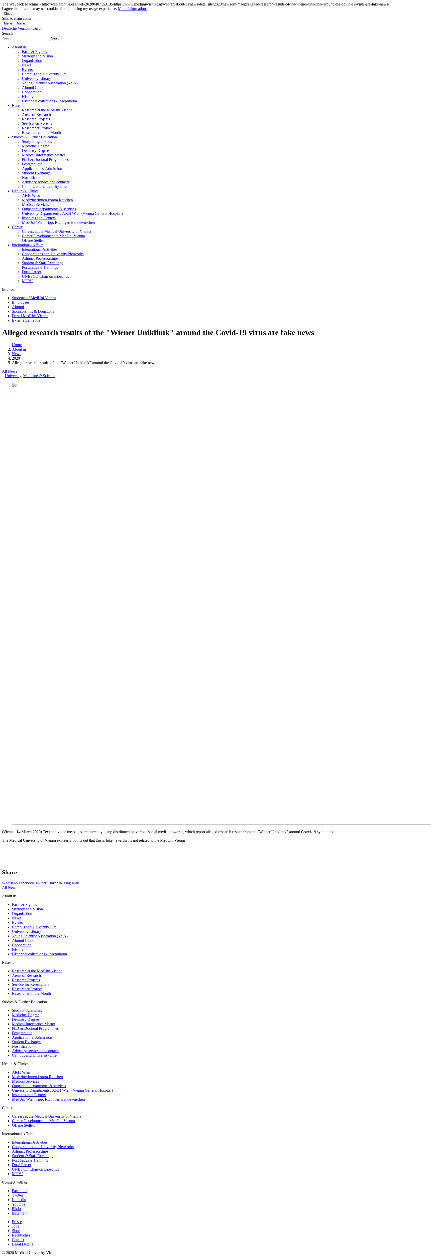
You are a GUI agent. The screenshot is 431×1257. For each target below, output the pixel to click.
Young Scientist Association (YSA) (50, 83)
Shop (16, 1231)
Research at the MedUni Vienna (47, 110)
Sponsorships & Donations (33, 311)
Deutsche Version (16, 28)
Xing (67, 883)
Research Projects (36, 119)
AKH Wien (31, 195)
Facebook (26, 883)
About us (19, 47)
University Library (36, 78)
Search (7, 33)
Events (27, 69)
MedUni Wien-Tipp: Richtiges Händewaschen (58, 222)
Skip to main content (18, 18)
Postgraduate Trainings (40, 267)
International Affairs (27, 245)
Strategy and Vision (37, 56)
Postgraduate (32, 164)
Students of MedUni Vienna (34, 298)
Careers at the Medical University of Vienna (56, 231)
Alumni (18, 307)
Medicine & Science (39, 376)
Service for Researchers (40, 123)
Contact (18, 1240)
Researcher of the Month (41, 132)
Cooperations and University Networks (53, 254)
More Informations (132, 8)
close (36, 28)
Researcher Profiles (37, 128)
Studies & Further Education (34, 137)
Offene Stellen (33, 240)
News (26, 65)
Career (17, 227)
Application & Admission (42, 168)
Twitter (40, 883)
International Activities (39, 249)
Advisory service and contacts (45, 182)
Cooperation (31, 92)
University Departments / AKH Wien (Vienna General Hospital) (72, 213)
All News (9, 371)
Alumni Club (32, 87)
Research (19, 105)
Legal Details (22, 1244)
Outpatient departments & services (49, 209)
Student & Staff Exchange (42, 263)
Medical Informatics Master (43, 155)
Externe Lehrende (26, 320)
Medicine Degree (35, 146)
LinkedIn (54, 883)
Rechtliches (21, 1235)
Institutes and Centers (39, 218)
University (13, 376)
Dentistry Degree (35, 150)
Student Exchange (36, 173)
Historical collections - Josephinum (49, 101)
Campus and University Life (44, 74)
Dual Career (31, 272)
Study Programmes (37, 141)
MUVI (27, 281)
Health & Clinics (25, 191)
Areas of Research (36, 114)
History (28, 96)
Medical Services (35, 204)
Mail (75, 883)
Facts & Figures (34, 51)
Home (17, 345)
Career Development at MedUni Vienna (53, 236)
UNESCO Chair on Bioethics (45, 276)
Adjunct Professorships (40, 258)
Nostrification (32, 177)
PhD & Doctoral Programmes (45, 159)
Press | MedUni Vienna (30, 316)
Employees (20, 302)
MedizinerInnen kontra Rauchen (47, 200)
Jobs (15, 1226)
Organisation (32, 60)
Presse (17, 1222)
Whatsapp (10, 883)
